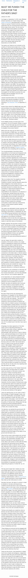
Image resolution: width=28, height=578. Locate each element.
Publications (9, 0)
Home (3, 0)
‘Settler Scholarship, (6, 22)
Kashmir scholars (20, 147)
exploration (10, 488)
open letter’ (4, 214)
